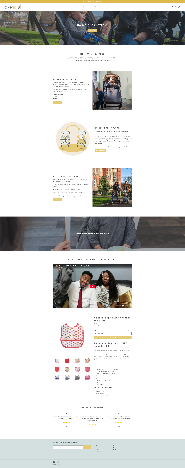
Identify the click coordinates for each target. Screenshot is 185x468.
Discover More (100, 150)
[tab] (91, 434)
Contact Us (116, 449)
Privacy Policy (97, 449)
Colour (95, 330)
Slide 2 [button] (93, 434)
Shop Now (57, 102)
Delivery (95, 325)
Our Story (96, 445)
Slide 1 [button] (91, 434)
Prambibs (112, 371)
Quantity (127, 330)
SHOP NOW (92, 30)
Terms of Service (98, 451)
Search (115, 447)
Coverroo (58, 464)
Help (114, 445)
